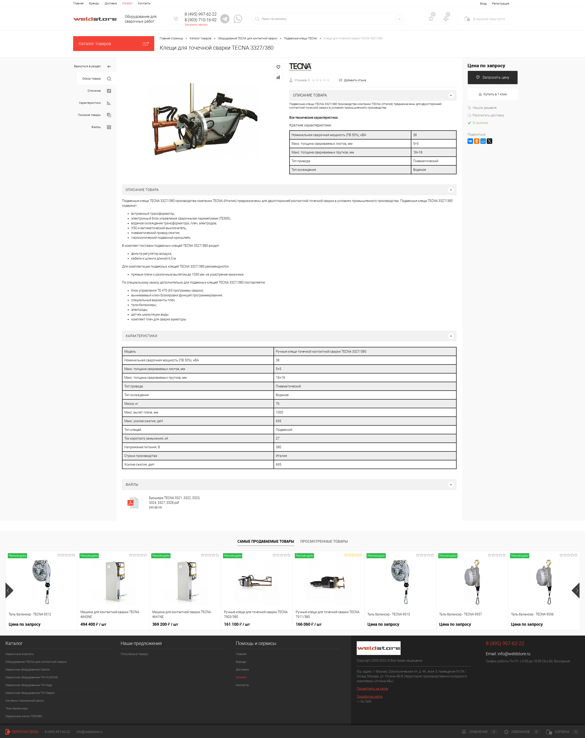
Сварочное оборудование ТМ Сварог (30, 693)
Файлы (96, 127)
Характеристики (90, 103)
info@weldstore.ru (514, 653)
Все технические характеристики (313, 117)
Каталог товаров (95, 43)
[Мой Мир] (483, 141)
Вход (483, 3)
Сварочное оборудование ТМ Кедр (28, 685)
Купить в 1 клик (495, 94)
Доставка (111, 3)
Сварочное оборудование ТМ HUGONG (31, 677)
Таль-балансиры (16, 708)
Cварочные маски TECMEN (23, 716)
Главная (78, 3)
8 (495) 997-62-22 (57, 732)
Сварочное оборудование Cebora (27, 669)
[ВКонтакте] (470, 141)
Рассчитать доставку (488, 115)
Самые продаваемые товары (265, 541)
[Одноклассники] (476, 141)
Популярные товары (134, 654)
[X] (489, 141)
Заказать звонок (196, 24)
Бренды (94, 3)
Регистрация (500, 3)
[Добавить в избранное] (278, 67)
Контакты (144, 3)
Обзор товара (91, 78)
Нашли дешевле (485, 108)
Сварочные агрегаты (19, 654)
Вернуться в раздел (87, 66)
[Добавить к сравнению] (278, 77)
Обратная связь (25, 732)
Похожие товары (89, 115)
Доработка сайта (370, 696)
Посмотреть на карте (372, 688)
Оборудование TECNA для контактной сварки (36, 661)
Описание (94, 90)
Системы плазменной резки (24, 700)
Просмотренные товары (324, 541)
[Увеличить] (203, 121)
